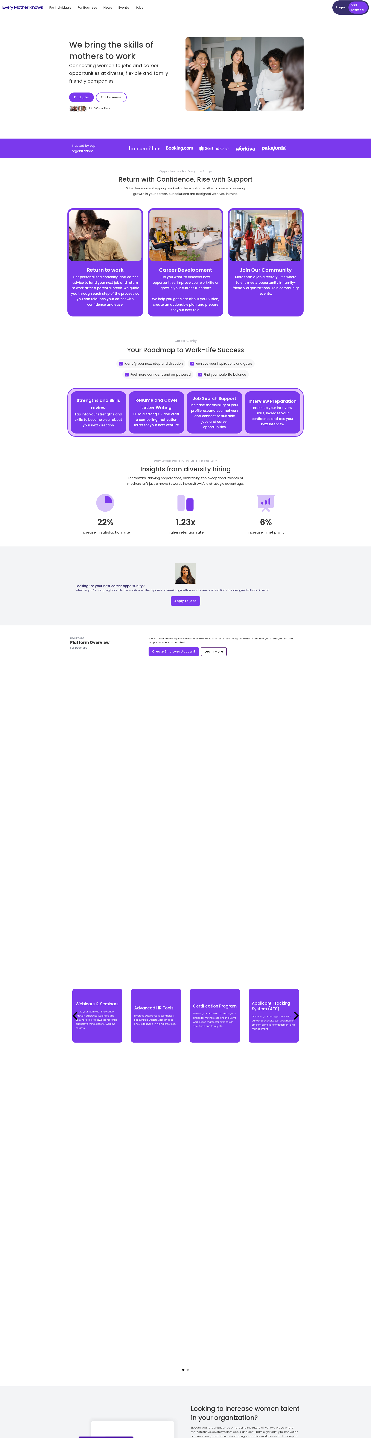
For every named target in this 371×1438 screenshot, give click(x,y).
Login (340, 7)
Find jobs (81, 97)
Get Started (357, 7)
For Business (87, 7)
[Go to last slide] (75, 1015)
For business (111, 97)
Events (124, 7)
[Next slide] (295, 1015)
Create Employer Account (173, 651)
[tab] (183, 1370)
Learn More (214, 651)
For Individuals (60, 7)
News (107, 7)
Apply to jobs (185, 601)
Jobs (139, 7)
